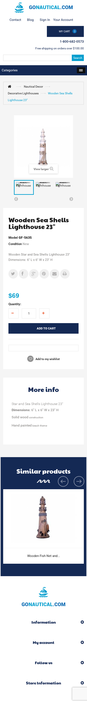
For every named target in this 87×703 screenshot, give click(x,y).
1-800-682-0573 (72, 41)
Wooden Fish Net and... (43, 556)
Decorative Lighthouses (23, 93)
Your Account (63, 20)
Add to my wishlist (47, 359)
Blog (30, 20)
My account (43, 642)
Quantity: (14, 304)
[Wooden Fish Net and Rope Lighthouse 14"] (43, 518)
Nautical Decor (33, 86)
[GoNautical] (43, 7)
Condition (15, 244)
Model (13, 238)
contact (15, 20)
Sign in (45, 20)
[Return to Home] (10, 86)
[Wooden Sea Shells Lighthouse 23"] (24, 187)
